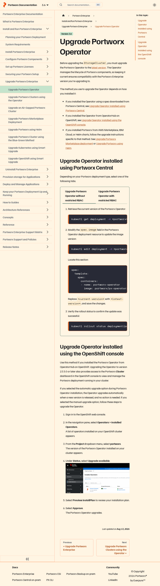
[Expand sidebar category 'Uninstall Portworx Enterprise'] (48, 169)
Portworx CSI (53, 573)
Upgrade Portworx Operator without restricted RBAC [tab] (76, 195)
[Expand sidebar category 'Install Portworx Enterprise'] (48, 52)
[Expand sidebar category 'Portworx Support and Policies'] (48, 239)
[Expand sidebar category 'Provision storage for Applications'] (48, 177)
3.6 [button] (44, 5)
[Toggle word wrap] (117, 219)
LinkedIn (113, 579)
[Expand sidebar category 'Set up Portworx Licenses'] (48, 66)
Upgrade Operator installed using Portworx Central (145, 28)
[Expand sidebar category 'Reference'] (48, 224)
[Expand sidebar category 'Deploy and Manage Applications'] (48, 184)
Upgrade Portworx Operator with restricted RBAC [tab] (109, 195)
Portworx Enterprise (23, 573)
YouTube (113, 573)
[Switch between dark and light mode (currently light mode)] (154, 5)
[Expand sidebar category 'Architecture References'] (48, 210)
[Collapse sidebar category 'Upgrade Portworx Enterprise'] (48, 81)
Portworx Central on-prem (26, 579)
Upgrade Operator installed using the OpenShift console (145, 50)
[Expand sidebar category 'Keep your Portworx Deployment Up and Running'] (48, 193)
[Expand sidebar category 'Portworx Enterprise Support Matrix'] (48, 232)
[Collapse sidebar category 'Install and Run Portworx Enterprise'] (48, 29)
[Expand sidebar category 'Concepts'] (48, 217)
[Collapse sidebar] (27, 559)
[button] (26, 246)
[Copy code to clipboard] (123, 219)
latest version (99, 67)
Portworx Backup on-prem (80, 573)
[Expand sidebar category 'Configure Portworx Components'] (48, 59)
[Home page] (63, 15)
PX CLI (49, 579)
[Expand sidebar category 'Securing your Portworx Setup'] (48, 74)
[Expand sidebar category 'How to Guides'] (48, 202)
